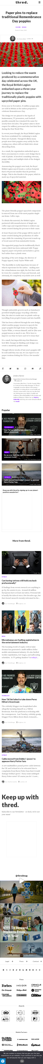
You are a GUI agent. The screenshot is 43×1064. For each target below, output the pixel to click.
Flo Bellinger (20, 427)
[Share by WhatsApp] (25, 368)
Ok (22, 1061)
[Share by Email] (33, 368)
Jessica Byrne (22, 39)
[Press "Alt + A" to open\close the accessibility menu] (3, 1061)
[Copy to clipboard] (40, 368)
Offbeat (7, 477)
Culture (18, 27)
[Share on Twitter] (10, 368)
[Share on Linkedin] (18, 368)
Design (24, 27)
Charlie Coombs (19, 477)
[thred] (22, 2)
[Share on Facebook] (3, 368)
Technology (9, 427)
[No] (40, 1057)
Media (6, 452)
